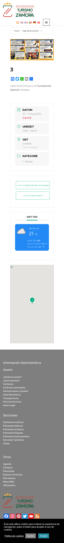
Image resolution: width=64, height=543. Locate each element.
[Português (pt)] (30, 22)
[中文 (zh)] (38, 22)
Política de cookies (14, 536)
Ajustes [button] (30, 536)
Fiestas (28, 161)
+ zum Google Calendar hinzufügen (33, 185)
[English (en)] (22, 22)
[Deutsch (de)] (34, 22)
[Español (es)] (17, 22)
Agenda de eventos (30, 31)
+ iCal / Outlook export (33, 195)
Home (17, 31)
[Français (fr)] (26, 22)
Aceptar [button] (43, 536)
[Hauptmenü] (46, 22)
